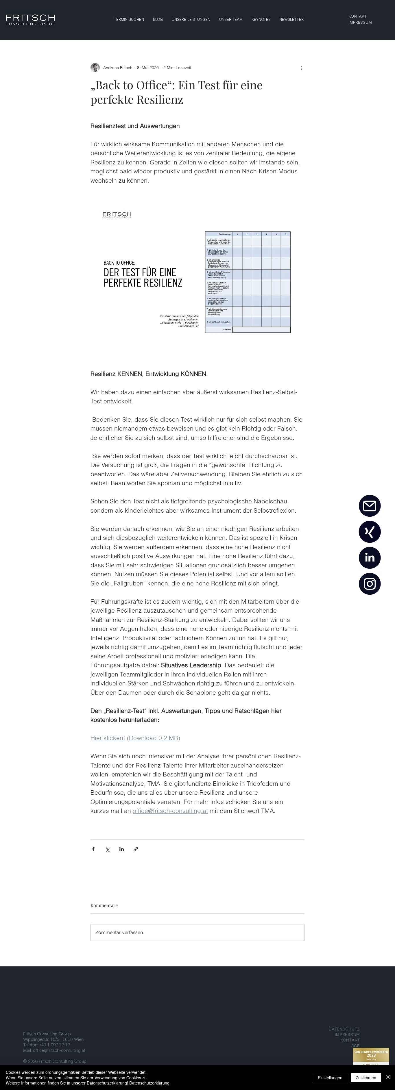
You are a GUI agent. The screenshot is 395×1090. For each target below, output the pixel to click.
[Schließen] (388, 1077)
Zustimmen (366, 1077)
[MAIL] (369, 506)
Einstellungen (330, 1077)
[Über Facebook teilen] (93, 849)
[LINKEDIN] (369, 558)
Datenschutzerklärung (149, 1083)
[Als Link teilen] (136, 849)
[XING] (369, 532)
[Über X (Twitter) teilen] (107, 849)
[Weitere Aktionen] (301, 67)
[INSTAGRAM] (369, 584)
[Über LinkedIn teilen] (121, 849)
